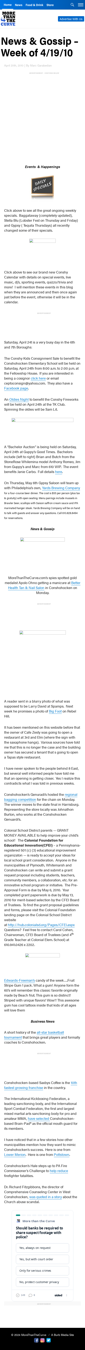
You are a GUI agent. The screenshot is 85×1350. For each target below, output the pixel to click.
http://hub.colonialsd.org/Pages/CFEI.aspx (41, 924)
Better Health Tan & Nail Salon (44, 585)
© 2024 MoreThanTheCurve (29, 1335)
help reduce (59, 1170)
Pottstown (61, 1154)
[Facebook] (36, 1340)
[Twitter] (48, 1340)
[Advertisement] (42, 117)
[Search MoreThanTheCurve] (72, 5)
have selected (39, 1118)
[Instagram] (42, 1340)
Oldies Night (19, 399)
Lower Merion (15, 1154)
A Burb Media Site (62, 1335)
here (58, 471)
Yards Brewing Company (61, 487)
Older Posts (42, 1314)
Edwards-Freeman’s (19, 980)
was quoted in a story (45, 1196)
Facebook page (16, 388)
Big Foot (55, 711)
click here (38, 378)
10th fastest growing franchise (40, 1085)
